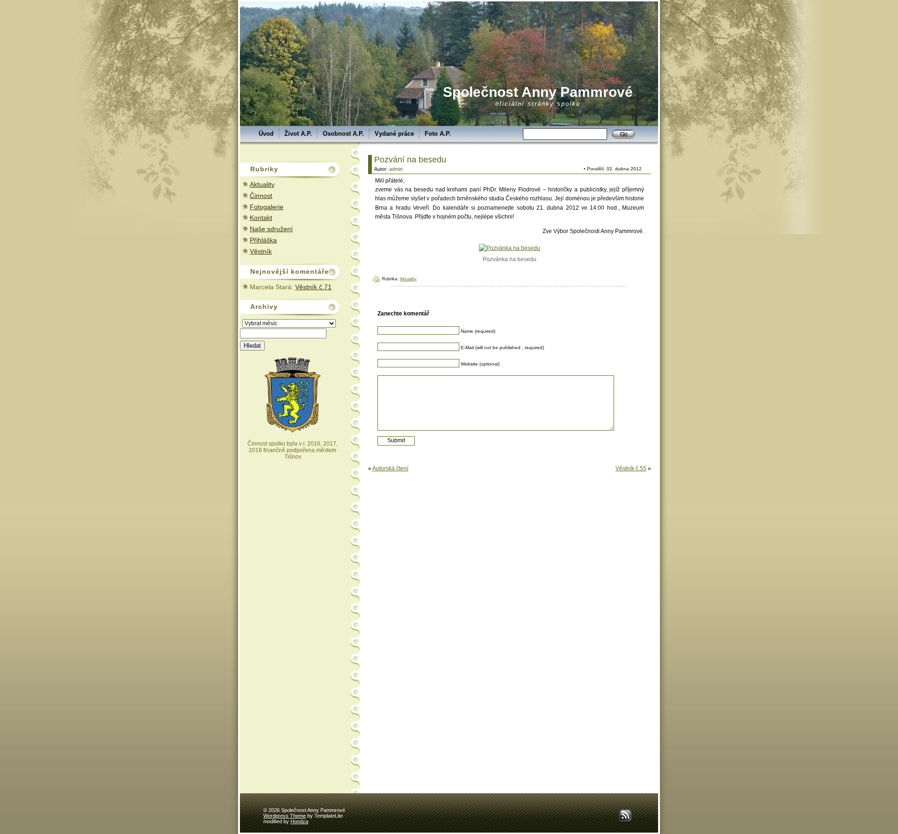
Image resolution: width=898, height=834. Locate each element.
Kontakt (261, 217)
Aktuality (262, 184)
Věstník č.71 (313, 287)
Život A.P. (298, 133)
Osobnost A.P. (343, 133)
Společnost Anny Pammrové (538, 92)
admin (396, 169)
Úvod (266, 133)
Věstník (261, 251)
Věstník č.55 (631, 468)
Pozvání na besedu (410, 159)
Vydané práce (394, 133)
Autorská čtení (390, 468)
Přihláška (263, 240)
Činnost (261, 195)
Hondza (299, 821)
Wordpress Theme (284, 816)
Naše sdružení (271, 229)
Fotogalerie (266, 207)
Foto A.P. (438, 133)
